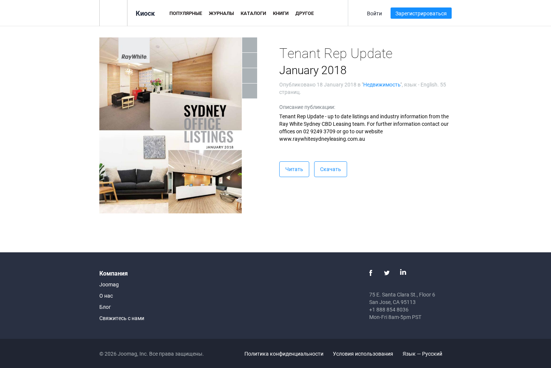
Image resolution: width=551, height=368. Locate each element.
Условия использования (363, 353)
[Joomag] (113, 12)
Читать (294, 169)
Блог (105, 306)
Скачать (330, 169)
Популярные (185, 13)
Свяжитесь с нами (121, 318)
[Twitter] (386, 272)
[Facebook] (370, 272)
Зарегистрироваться (421, 13)
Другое (304, 13)
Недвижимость (381, 84)
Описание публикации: (307, 106)
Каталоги (253, 13)
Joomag (109, 284)
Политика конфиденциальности (283, 353)
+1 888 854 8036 (389, 309)
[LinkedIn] (402, 272)
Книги (281, 13)
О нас (106, 295)
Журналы (221, 13)
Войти (374, 13)
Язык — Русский (423, 353)
